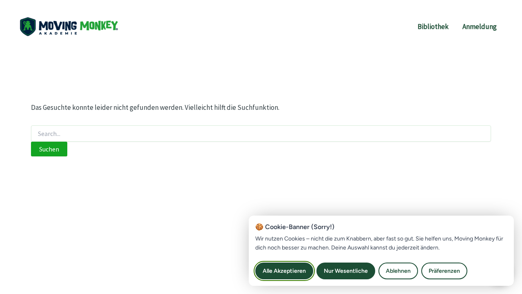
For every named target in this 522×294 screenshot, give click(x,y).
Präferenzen (444, 270)
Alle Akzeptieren (284, 270)
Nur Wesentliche (346, 270)
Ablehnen (398, 270)
